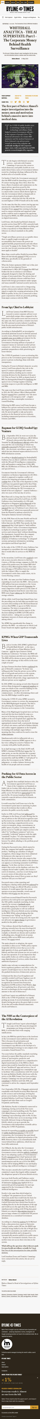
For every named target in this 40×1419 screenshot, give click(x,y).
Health (25, 1294)
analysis (23, 1222)
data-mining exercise (25, 1211)
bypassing (29, 586)
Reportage (6, 24)
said (28, 719)
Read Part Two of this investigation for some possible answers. (19, 1250)
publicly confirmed (31, 1152)
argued (16, 209)
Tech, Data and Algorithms (24, 1296)
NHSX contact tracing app (14, 1200)
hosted (25, 1089)
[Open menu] (3, 17)
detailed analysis (18, 458)
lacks (15, 894)
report (12, 939)
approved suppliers (29, 686)
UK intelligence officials (20, 442)
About (3, 1362)
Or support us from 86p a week (10, 1412)
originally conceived (9, 447)
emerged (5, 508)
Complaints (4, 1371)
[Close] (37, 1377)
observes (5, 865)
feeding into (16, 1183)
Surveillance (14, 1296)
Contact (4, 1364)
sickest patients (7, 734)
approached (26, 793)
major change (20, 920)
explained (31, 667)
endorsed (32, 885)
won (10, 569)
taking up (18, 593)
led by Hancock (25, 503)
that (34, 985)
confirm (4, 482)
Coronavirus (10, 1294)
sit (20, 606)
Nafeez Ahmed (16, 58)
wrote (14, 246)
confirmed (5, 536)
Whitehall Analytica (33, 23)
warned (11, 395)
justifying (29, 379)
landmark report (24, 904)
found (26, 269)
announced (6, 525)
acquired (30, 558)
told (11, 651)
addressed (28, 814)
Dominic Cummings (18, 1294)
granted (20, 257)
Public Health (30, 1294)
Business (4, 1294)
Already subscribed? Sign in (9, 1416)
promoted (16, 1070)
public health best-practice (14, 1133)
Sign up (34, 1407)
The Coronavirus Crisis (20, 23)
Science (8, 1296)
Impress (10, 1336)
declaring (31, 549)
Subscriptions (5, 1367)
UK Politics (34, 1296)
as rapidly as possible (26, 1131)
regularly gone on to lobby (11, 338)
